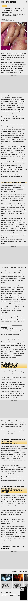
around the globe (8, 66)
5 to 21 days (13, 374)
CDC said (3, 308)
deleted (14, 307)
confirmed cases (12, 103)
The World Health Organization (9, 218)
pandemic (5, 55)
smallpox (17, 187)
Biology (12, 595)
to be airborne (14, 291)
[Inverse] (11, 2)
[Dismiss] (26, 588)
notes (13, 469)
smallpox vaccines (9, 446)
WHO (20, 152)
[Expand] (21, 588)
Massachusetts (5, 109)
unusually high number (20, 129)
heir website (5, 301)
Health (4, 595)
